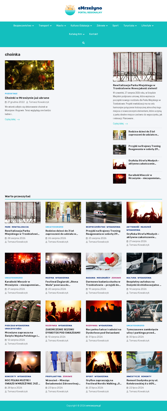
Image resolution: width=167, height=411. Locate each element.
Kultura (131, 278)
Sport (116, 25)
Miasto (59, 25)
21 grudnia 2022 (16, 102)
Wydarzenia (113, 227)
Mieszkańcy (103, 278)
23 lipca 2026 (55, 387)
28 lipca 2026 (15, 387)
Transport (44, 25)
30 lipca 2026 (136, 337)
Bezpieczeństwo (22, 25)
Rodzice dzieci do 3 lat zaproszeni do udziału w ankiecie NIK (143, 134)
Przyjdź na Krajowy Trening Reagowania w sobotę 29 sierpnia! (144, 149)
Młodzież (146, 227)
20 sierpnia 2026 (57, 289)
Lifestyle (146, 25)
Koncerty (10, 376)
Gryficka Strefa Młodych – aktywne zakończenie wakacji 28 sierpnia (144, 163)
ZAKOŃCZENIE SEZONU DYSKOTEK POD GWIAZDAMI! (63, 331)
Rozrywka (51, 325)
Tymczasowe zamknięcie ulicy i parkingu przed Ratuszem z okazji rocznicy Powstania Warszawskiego (144, 334)
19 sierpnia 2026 (97, 289)
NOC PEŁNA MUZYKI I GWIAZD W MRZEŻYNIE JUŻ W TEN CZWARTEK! (22, 383)
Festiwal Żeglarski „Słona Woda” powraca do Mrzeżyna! (62, 285)
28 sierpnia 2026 (16, 238)
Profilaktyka (53, 376)
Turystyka (128, 25)
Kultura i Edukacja (80, 25)
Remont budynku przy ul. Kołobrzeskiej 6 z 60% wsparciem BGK (142, 383)
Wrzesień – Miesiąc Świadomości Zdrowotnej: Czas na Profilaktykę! (62, 383)
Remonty (146, 376)
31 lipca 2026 (96, 337)
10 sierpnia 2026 (57, 337)
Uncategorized (54, 227)
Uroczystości (13, 329)
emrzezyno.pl (93, 405)
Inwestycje (133, 376)
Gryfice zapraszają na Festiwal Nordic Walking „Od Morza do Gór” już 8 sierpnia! (103, 385)
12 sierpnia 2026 (16, 340)
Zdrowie (101, 25)
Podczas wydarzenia (17, 325)
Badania (90, 278)
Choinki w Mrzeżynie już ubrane (27, 97)
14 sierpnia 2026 (138, 289)
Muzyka (50, 278)
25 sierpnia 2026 (97, 238)
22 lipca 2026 (136, 387)
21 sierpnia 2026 (138, 241)
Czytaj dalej (10, 119)
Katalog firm (75, 34)
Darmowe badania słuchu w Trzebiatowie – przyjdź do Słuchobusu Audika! (103, 285)
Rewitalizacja (20, 227)
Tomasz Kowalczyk (39, 102)
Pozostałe (11, 93)
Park (7, 227)
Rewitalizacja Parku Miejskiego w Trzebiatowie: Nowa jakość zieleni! (135, 87)
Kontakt (93, 34)
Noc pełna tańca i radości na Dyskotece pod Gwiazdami (103, 331)
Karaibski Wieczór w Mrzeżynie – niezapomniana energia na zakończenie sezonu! (145, 180)
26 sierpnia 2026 (57, 238)
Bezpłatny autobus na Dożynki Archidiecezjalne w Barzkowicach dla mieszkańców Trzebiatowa (144, 286)
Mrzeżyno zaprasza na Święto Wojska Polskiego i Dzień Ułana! (21, 335)
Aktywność (133, 227)
